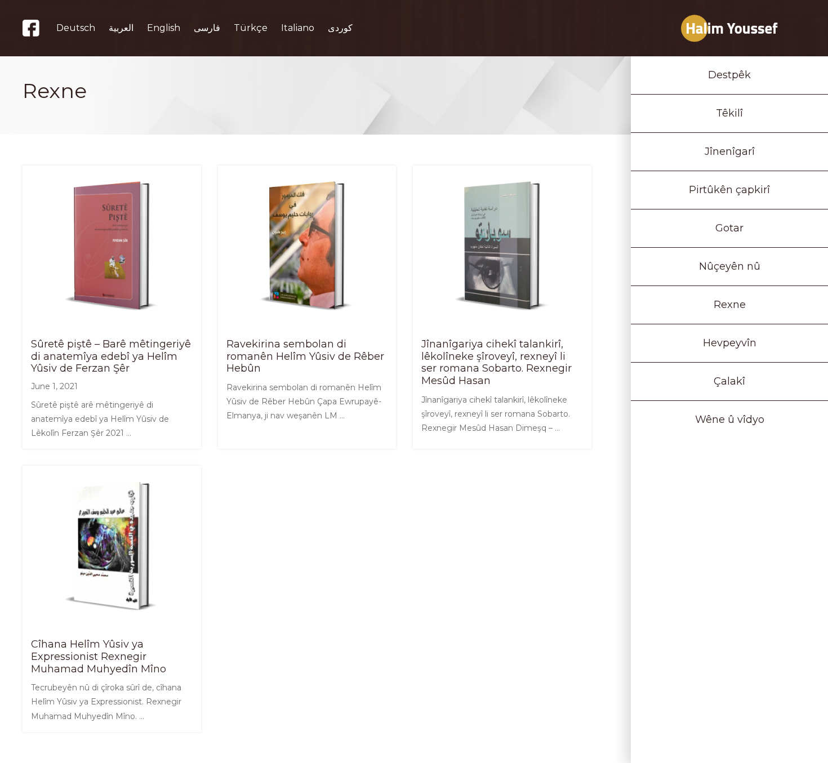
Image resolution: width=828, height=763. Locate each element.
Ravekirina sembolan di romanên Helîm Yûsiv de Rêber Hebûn (305, 356)
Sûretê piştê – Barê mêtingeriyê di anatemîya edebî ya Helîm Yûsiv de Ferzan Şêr (111, 356)
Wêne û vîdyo (729, 419)
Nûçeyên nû (729, 266)
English (163, 28)
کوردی (340, 28)
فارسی (207, 28)
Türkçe (251, 28)
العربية (121, 28)
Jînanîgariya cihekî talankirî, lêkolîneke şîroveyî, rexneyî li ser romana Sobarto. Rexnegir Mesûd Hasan (496, 362)
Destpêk (729, 75)
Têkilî (729, 113)
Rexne (730, 304)
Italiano (297, 28)
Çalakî (729, 381)
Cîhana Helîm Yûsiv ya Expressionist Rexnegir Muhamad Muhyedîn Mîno (98, 656)
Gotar (729, 228)
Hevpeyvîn (729, 343)
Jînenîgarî (730, 151)
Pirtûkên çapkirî (729, 190)
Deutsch (75, 28)
